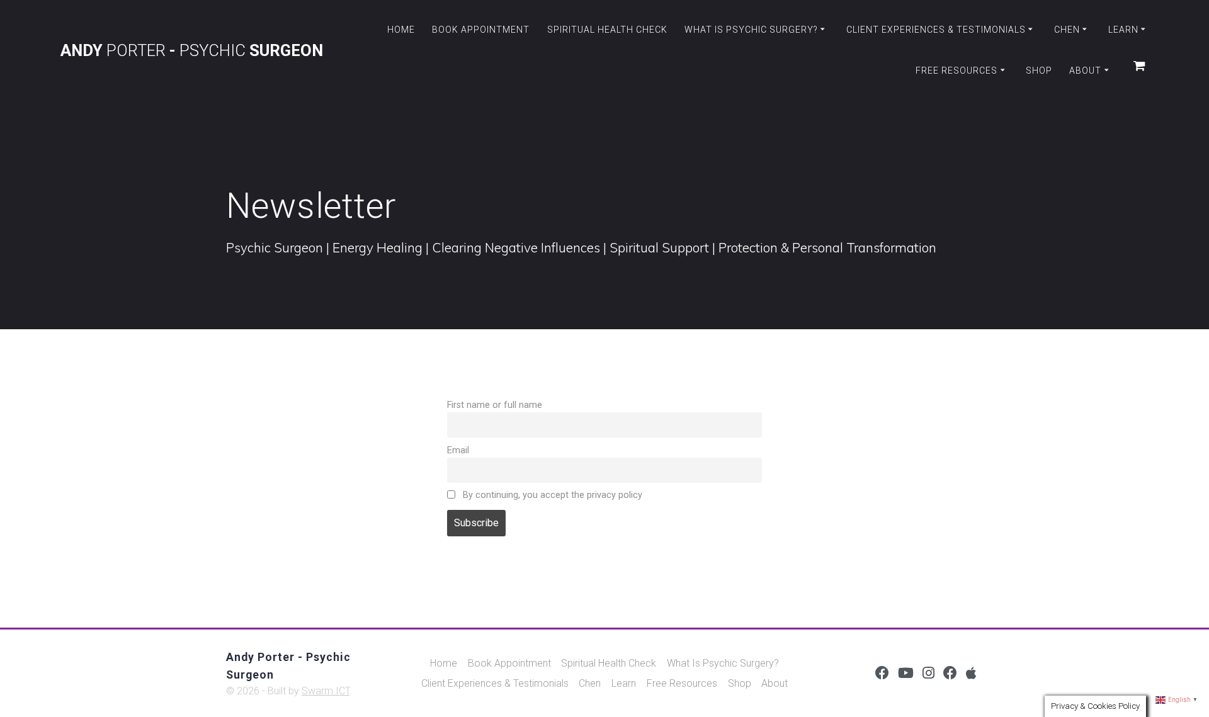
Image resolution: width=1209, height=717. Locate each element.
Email (458, 450)
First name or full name (494, 405)
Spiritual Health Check (607, 30)
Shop (1039, 70)
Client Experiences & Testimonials (936, 30)
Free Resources (956, 70)
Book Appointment (481, 30)
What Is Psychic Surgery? (751, 30)
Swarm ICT (325, 691)
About (1085, 70)
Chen (1067, 30)
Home (401, 30)
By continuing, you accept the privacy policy (551, 495)
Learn (1123, 30)
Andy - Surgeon (191, 51)
